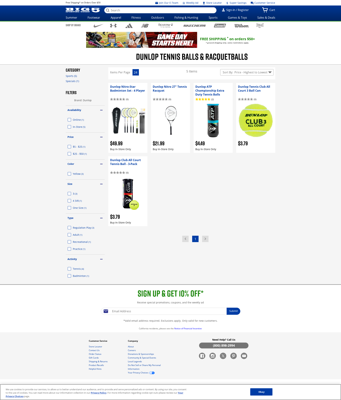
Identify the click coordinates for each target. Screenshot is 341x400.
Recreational (86, 242)
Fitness (136, 17)
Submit (233, 311)
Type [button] (70, 218)
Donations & (141, 354)
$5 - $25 (83, 146)
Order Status (95, 354)
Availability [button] (74, 110)
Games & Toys (237, 17)
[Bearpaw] (166, 25)
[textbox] (170, 311)
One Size (84, 207)
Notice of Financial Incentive (188, 328)
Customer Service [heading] (98, 340)
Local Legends (135, 361)
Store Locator (213, 2)
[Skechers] (195, 25)
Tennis (83, 268)
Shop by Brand (73, 25)
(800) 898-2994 (224, 345)
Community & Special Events (142, 357)
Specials (72, 81)
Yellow (82, 173)
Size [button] (69, 184)
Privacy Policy (98, 393)
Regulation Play (88, 227)
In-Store (83, 126)
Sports (213, 17)
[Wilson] (241, 25)
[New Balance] (145, 25)
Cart (273, 11)
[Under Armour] (113, 25)
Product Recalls (96, 365)
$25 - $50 (84, 153)
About (131, 346)
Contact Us (94, 350)
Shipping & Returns (98, 361)
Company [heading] (133, 340)
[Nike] (99, 25)
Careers (132, 350)
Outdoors (157, 17)
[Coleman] (220, 25)
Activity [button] (72, 259)
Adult (82, 234)
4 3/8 (81, 200)
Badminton (85, 276)
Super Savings (238, 2)
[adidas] (129, 25)
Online (83, 119)
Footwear (94, 17)
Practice (83, 249)
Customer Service (264, 2)
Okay (261, 391)
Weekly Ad (191, 2)
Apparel (116, 17)
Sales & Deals (266, 17)
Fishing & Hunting (186, 17)
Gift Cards (94, 357)
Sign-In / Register (237, 10)
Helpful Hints (95, 368)
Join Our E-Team (168, 2)
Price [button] (70, 137)
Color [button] (70, 164)
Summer (71, 17)
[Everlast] (260, 25)
